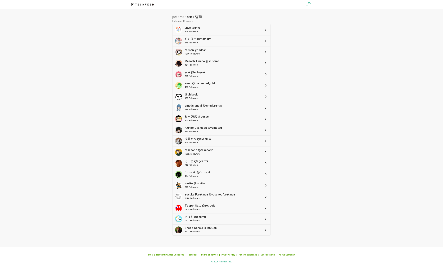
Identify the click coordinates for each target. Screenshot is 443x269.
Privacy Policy (228, 255)
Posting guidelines (248, 255)
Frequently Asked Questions (170, 255)
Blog (150, 255)
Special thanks (268, 255)
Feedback (192, 255)
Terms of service (209, 255)
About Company (287, 255)
